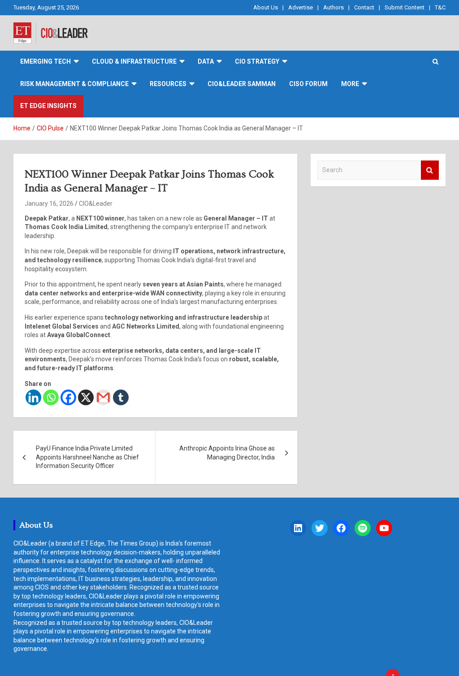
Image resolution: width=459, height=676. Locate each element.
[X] (86, 397)
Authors (333, 7)
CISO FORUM (308, 83)
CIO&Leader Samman (242, 83)
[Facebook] (68, 397)
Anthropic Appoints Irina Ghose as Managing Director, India (227, 453)
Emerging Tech (45, 61)
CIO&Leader (96, 203)
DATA (206, 61)
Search (430, 170)
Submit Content (404, 7)
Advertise (300, 7)
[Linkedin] (33, 397)
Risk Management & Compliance (74, 83)
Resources (168, 83)
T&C (440, 7)
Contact (364, 7)
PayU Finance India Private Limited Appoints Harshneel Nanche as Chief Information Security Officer (87, 457)
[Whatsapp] (51, 397)
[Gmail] (103, 397)
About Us (265, 7)
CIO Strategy (257, 61)
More (350, 83)
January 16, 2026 (49, 203)
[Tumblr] (121, 397)
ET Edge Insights (48, 105)
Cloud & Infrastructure (134, 61)
